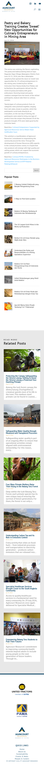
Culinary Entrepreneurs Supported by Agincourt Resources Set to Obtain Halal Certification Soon (21, 129)
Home (22, 749)
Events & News (22, 756)
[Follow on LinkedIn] (35, 4)
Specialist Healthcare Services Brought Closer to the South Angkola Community (21, 588)
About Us (22, 752)
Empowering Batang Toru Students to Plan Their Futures (21, 640)
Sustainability (22, 754)
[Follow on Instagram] (30, 4)
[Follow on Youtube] (40, 4)
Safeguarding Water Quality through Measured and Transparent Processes (21, 432)
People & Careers (22, 759)
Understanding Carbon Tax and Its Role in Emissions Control (20, 536)
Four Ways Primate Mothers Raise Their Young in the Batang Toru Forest (22, 485)
